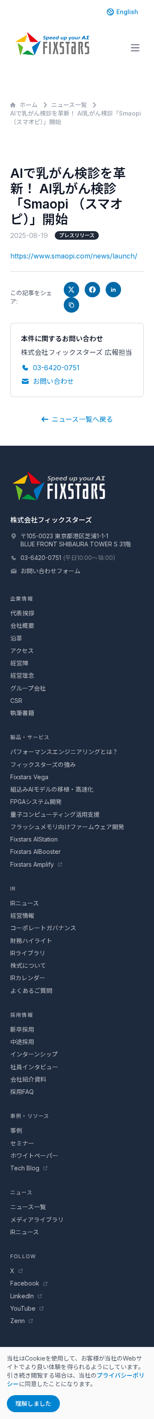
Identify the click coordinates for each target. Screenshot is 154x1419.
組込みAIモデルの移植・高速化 (51, 789)
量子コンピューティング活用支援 (55, 814)
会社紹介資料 (28, 1079)
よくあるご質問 (31, 990)
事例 (16, 1130)
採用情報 (21, 1015)
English (127, 11)
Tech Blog (25, 1168)
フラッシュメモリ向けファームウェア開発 (67, 826)
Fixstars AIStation (34, 839)
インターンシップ (34, 1054)
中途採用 (22, 1041)
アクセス (22, 650)
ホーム (29, 104)
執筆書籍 (22, 713)
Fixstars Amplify (33, 864)
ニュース (21, 1192)
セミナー (22, 1143)
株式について (28, 965)
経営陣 (19, 663)
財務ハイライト (31, 940)
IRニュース (24, 903)
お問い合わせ (53, 381)
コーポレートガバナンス (43, 927)
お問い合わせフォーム (50, 571)
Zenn (18, 1320)
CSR (16, 700)
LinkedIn (23, 1296)
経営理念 (22, 675)
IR (13, 888)
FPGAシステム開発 (36, 801)
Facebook (25, 1283)
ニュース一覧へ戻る (82, 419)
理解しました (33, 1403)
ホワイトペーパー (34, 1155)
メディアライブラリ (37, 1219)
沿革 (16, 638)
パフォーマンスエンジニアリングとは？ (64, 751)
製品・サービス (30, 737)
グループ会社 (28, 688)
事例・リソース (29, 1116)
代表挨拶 (22, 613)
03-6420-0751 (56, 367)
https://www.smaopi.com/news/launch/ (73, 256)
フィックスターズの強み (43, 764)
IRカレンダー (27, 977)
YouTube (23, 1308)
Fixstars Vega (29, 777)
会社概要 (22, 625)
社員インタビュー (34, 1067)
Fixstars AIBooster (35, 851)
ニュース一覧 (69, 104)
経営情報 (22, 915)
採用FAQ (22, 1091)
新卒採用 (22, 1029)
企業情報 (21, 598)
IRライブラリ (27, 953)
